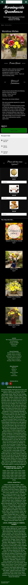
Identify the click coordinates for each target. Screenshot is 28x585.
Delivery (14, 371)
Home (2, 25)
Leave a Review (14, 372)
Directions (14, 346)
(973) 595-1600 (15, 21)
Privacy (14, 374)
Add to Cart (14, 130)
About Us (14, 367)
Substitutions (14, 375)
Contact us (14, 369)
